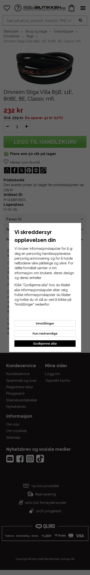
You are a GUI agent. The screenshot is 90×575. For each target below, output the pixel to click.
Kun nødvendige (45, 333)
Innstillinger (45, 323)
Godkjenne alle (45, 343)
